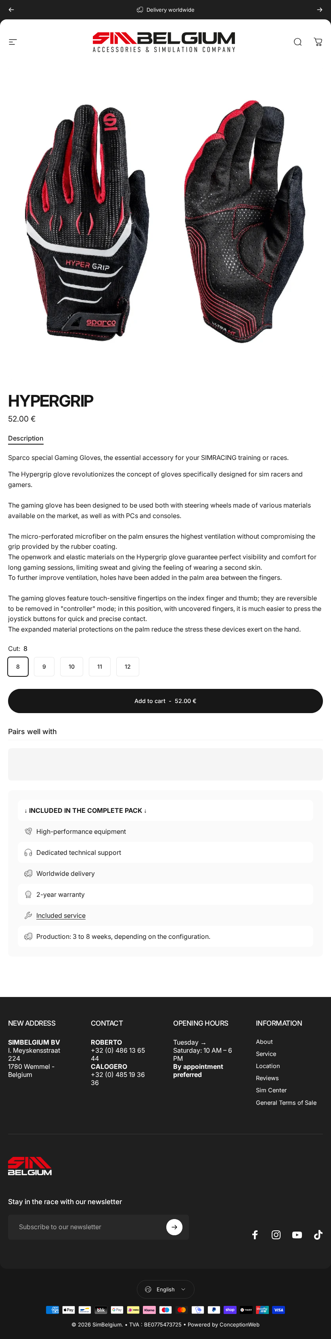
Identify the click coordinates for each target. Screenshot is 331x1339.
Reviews (267, 1078)
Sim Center (271, 1090)
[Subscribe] (174, 1227)
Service (266, 1054)
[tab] (26, 439)
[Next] (320, 9)
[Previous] (11, 9)
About (264, 1041)
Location (268, 1066)
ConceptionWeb (240, 1324)
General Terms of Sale (286, 1102)
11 (99, 666)
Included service (61, 915)
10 (72, 666)
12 (128, 666)
